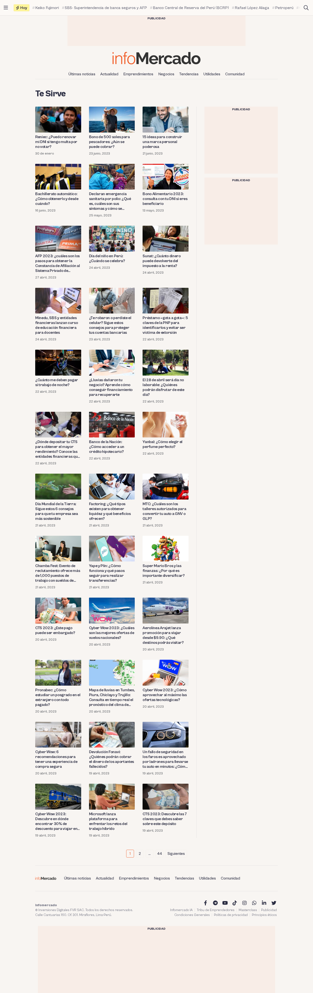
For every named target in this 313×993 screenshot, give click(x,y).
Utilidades (211, 74)
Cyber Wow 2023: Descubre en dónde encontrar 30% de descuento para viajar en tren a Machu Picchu (56, 821)
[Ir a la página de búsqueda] (306, 8)
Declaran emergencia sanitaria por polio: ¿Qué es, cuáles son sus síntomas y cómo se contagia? (110, 201)
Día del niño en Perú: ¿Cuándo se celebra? (107, 258)
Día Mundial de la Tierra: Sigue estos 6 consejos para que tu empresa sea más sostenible (56, 511)
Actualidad (109, 74)
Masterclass (248, 910)
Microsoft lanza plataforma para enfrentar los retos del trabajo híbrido (108, 821)
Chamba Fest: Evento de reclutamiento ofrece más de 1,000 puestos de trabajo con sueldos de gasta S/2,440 (57, 573)
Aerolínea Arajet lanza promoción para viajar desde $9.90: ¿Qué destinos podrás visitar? (163, 635)
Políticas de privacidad (231, 915)
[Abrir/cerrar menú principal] (6, 8)
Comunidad (235, 74)
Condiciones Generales (192, 915)
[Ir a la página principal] (156, 58)
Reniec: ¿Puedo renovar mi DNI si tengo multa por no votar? (56, 142)
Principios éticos (264, 915)
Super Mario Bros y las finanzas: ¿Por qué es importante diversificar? (163, 571)
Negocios (166, 74)
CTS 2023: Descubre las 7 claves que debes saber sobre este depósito (165, 819)
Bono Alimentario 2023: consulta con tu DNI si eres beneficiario (165, 199)
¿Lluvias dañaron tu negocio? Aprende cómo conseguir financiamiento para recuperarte (111, 387)
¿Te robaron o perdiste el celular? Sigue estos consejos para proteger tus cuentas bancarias (110, 325)
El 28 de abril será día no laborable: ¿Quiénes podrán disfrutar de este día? (163, 387)
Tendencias (189, 74)
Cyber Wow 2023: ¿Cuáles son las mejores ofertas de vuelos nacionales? (111, 633)
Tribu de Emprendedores (216, 910)
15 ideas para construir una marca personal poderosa (162, 142)
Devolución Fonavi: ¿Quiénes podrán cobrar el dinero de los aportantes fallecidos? (111, 759)
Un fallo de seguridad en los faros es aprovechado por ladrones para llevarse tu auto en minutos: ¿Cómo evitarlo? (165, 759)
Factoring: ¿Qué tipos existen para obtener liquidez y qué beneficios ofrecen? (110, 511)
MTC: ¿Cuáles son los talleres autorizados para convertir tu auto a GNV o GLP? (164, 511)
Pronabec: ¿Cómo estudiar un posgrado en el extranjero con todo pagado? (57, 697)
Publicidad (269, 910)
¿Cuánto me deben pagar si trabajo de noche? (56, 382)
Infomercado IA (181, 910)
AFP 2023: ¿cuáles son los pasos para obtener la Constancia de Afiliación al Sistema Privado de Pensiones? (57, 263)
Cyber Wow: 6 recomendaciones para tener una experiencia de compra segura (56, 759)
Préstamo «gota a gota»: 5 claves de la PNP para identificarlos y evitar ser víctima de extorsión (165, 325)
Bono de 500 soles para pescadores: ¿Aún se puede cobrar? (109, 142)
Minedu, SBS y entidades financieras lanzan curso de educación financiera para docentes (56, 325)
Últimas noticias (81, 74)
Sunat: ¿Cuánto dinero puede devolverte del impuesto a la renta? (161, 261)
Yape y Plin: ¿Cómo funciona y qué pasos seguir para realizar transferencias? (107, 573)
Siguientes (176, 853)
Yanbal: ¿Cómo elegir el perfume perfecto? (162, 444)
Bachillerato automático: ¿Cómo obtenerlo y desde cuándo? (56, 199)
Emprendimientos (138, 74)
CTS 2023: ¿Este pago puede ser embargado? (55, 630)
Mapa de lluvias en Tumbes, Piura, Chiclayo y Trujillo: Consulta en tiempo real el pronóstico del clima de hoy (112, 697)
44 (159, 853)
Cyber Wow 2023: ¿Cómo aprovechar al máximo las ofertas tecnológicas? (165, 695)
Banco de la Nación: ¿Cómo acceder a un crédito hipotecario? (106, 447)
